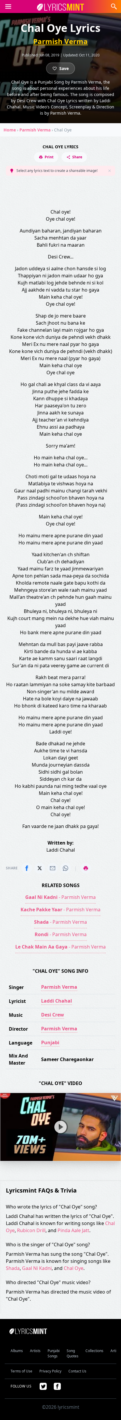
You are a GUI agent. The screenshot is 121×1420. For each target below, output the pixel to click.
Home (10, 130)
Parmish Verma (60, 41)
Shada (13, 1268)
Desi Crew (52, 1014)
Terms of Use (21, 1371)
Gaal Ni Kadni (37, 1268)
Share (77, 157)
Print (49, 157)
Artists (35, 1350)
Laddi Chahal (56, 1001)
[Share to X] (39, 868)
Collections (94, 1350)
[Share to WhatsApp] (65, 868)
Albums (17, 1350)
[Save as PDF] (85, 868)
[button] (8, 6)
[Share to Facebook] (26, 868)
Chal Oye (73, 1268)
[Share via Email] (52, 868)
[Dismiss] (109, 171)
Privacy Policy (50, 1371)
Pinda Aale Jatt (73, 1230)
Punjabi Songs (54, 1353)
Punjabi (50, 1042)
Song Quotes (72, 1353)
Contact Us (77, 1371)
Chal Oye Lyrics (60, 146)
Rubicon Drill (31, 1230)
